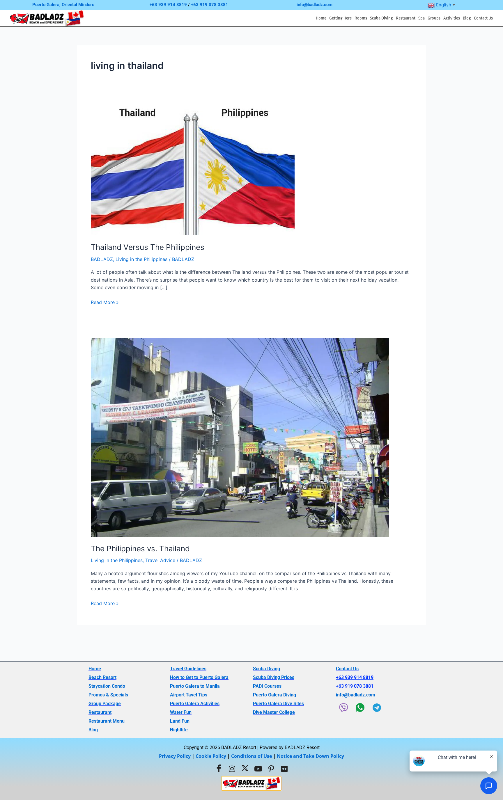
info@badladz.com (314, 4)
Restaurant (405, 18)
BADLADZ (102, 259)
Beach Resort (102, 677)
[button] (340, 18)
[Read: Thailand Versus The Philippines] (193, 168)
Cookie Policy (211, 756)
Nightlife (179, 730)
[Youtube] (258, 768)
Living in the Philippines (141, 259)
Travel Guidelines (188, 668)
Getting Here (340, 18)
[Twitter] (245, 768)
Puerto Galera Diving (274, 695)
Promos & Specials (108, 695)
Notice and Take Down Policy (310, 756)
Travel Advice (160, 560)
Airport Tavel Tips (188, 695)
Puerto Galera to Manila (195, 686)
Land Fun (179, 721)
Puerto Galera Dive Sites (278, 703)
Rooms (361, 18)
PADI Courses (267, 686)
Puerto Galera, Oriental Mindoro (63, 4)
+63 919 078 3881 (209, 4)
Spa (421, 18)
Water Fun (181, 712)
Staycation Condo (106, 686)
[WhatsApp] (360, 707)
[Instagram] (232, 768)
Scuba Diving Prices (273, 677)
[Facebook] (219, 768)
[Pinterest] (271, 768)
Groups (434, 18)
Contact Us (483, 18)
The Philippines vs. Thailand (140, 548)
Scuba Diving (381, 18)
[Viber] (343, 707)
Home (321, 18)
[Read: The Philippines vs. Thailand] (240, 437)
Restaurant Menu (106, 721)
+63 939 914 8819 (168, 4)
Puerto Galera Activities (194, 703)
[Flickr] (284, 768)
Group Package (104, 703)
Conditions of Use (251, 756)
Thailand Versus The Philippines (147, 247)
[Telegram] (377, 707)
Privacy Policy (175, 756)
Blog (467, 18)
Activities (451, 18)
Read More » (105, 301)
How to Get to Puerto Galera (199, 677)
